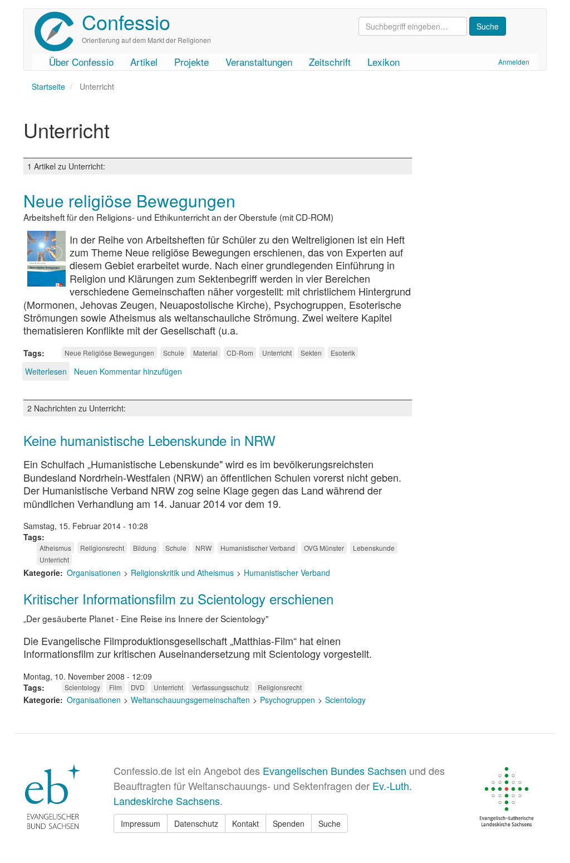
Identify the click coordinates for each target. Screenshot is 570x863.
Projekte (191, 62)
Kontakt (245, 823)
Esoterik (343, 352)
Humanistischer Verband (257, 547)
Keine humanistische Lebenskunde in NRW (149, 440)
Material (205, 352)
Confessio (126, 21)
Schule (173, 352)
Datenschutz (196, 823)
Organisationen (94, 572)
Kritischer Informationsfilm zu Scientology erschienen (178, 598)
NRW (203, 547)
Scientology (82, 687)
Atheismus (55, 547)
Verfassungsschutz (220, 687)
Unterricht (277, 352)
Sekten (311, 352)
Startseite (48, 86)
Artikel (144, 62)
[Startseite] (58, 31)
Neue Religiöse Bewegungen (109, 352)
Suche (329, 823)
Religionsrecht (102, 547)
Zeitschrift (330, 62)
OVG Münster (324, 547)
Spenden (288, 823)
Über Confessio (81, 62)
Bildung (144, 547)
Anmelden (513, 61)
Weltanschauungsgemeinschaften (190, 699)
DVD (138, 687)
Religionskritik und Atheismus (182, 572)
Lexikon (383, 62)
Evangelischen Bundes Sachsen (334, 770)
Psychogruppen (287, 699)
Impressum (140, 823)
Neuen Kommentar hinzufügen (128, 371)
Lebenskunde (374, 547)
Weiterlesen (46, 371)
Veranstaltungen (258, 62)
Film (115, 687)
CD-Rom (240, 352)
